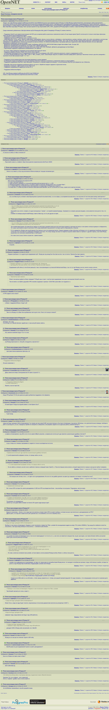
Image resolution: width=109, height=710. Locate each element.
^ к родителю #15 (88, 416)
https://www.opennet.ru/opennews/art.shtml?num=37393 (23, 74)
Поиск (80, 2)
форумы (7, 8)
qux (31, 121)
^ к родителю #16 (88, 539)
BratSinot (29, 84)
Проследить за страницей (8, 708)
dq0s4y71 (26, 83)
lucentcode (26, 108)
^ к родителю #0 (88, 154)
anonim (35, 92)
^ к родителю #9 (88, 406)
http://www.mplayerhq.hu (92, 26)
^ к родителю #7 (88, 374)
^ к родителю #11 (88, 436)
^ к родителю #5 (88, 305)
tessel (28, 133)
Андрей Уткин (36, 86)
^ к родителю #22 (88, 667)
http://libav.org (9, 26)
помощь (21, 8)
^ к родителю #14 (88, 198)
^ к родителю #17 (88, 469)
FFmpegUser (30, 97)
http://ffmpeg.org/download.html (74, 22)
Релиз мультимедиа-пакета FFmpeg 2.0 (13, 83)
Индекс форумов (92, 693)
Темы (98, 693)
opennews (12, 20)
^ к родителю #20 (88, 215)
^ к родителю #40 (88, 630)
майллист (66, 8)
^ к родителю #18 (88, 555)
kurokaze (32, 120)
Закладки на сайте (6, 707)
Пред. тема (101, 693)
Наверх (95, 154)
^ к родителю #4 (88, 189)
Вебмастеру (105, 708)
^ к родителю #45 (88, 649)
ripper (28, 102)
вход (94, 0)
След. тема (106, 693)
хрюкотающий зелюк (35, 134)
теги (84, 2)
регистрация (97, 0)
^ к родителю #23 (88, 565)
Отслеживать (105, 15)
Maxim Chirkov (104, 707)
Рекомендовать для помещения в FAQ (81, 693)
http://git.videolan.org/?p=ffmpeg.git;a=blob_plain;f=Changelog (37, 30)
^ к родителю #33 (88, 353)
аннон (25, 111)
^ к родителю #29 (88, 478)
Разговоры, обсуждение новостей (13, 14)
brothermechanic (28, 99)
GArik (25, 104)
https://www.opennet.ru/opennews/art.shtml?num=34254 (37, 162)
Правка (95, 76)
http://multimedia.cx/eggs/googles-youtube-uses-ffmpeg (35, 563)
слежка (100, 8)
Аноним (42, 90)
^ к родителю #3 (88, 173)
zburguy (26, 139)
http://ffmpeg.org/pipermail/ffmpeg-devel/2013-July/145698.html (27, 22)
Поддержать (97, 708)
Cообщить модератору (103, 76)
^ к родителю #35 (88, 581)
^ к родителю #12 (88, 445)
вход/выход (84, 8)
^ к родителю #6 (88, 334)
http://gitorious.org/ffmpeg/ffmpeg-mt (73, 25)
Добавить (91, 708)
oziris (28, 107)
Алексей (39, 87)
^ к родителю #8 (88, 314)
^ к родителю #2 (88, 164)
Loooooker (29, 105)
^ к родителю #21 (88, 269)
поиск (33, 8)
